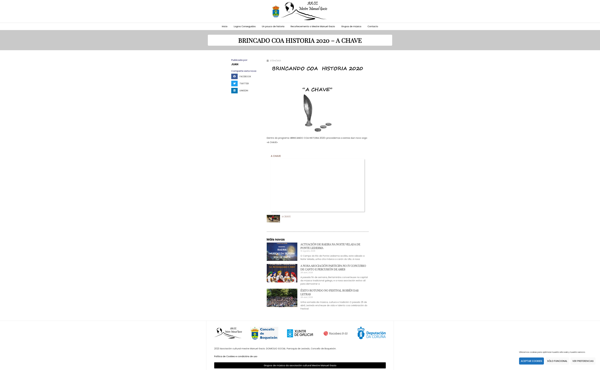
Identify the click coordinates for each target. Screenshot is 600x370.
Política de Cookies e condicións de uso (235, 356)
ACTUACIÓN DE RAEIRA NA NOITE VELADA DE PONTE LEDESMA (330, 246)
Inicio (225, 26)
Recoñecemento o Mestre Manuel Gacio (313, 26)
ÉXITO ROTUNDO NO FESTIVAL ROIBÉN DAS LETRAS (329, 292)
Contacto (373, 26)
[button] (242, 76)
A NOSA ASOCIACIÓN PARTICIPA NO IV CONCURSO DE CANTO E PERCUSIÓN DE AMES (333, 267)
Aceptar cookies (531, 361)
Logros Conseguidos (245, 26)
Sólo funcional (557, 361)
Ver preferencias (583, 361)
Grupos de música (351, 26)
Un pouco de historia (273, 26)
